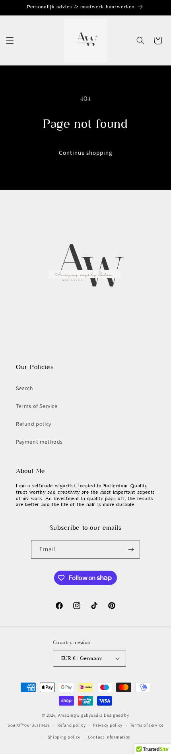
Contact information (109, 737)
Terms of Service (37, 406)
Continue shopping (86, 152)
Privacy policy (107, 725)
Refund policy (33, 423)
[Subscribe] (131, 549)
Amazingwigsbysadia (80, 715)
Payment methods (39, 441)
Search (24, 388)
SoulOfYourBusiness (29, 725)
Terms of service (146, 725)
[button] (10, 40)
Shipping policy (64, 737)
